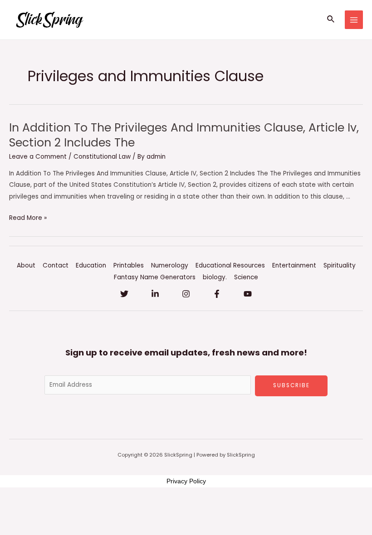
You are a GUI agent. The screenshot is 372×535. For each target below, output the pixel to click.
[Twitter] (124, 294)
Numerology (169, 265)
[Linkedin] (155, 294)
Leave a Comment (38, 156)
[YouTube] (248, 294)
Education (91, 265)
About (26, 265)
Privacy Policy (186, 481)
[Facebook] (217, 294)
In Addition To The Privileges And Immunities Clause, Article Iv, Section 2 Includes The (184, 135)
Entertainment (294, 265)
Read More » (28, 218)
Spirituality (339, 265)
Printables (128, 265)
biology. (215, 277)
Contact (56, 265)
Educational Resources (230, 265)
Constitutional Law (102, 156)
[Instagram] (186, 294)
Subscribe (291, 385)
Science (246, 277)
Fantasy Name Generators (155, 277)
